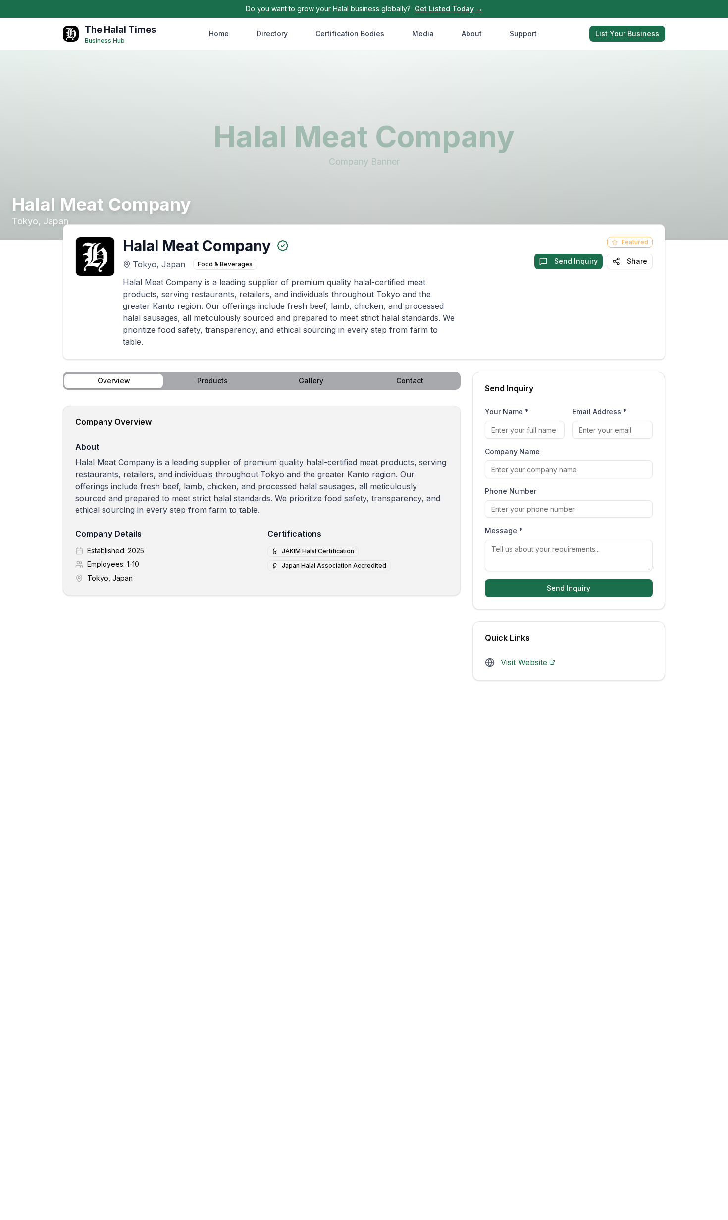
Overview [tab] (114, 380)
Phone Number (510, 491)
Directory (272, 33)
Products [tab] (212, 380)
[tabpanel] (262, 501)
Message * (504, 530)
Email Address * (599, 411)
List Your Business (627, 33)
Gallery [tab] (311, 380)
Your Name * (507, 411)
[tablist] (262, 381)
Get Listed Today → (449, 8)
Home (219, 33)
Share (637, 261)
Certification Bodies (349, 33)
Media (423, 33)
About (472, 33)
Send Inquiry (576, 261)
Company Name (512, 451)
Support (523, 33)
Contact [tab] (409, 380)
